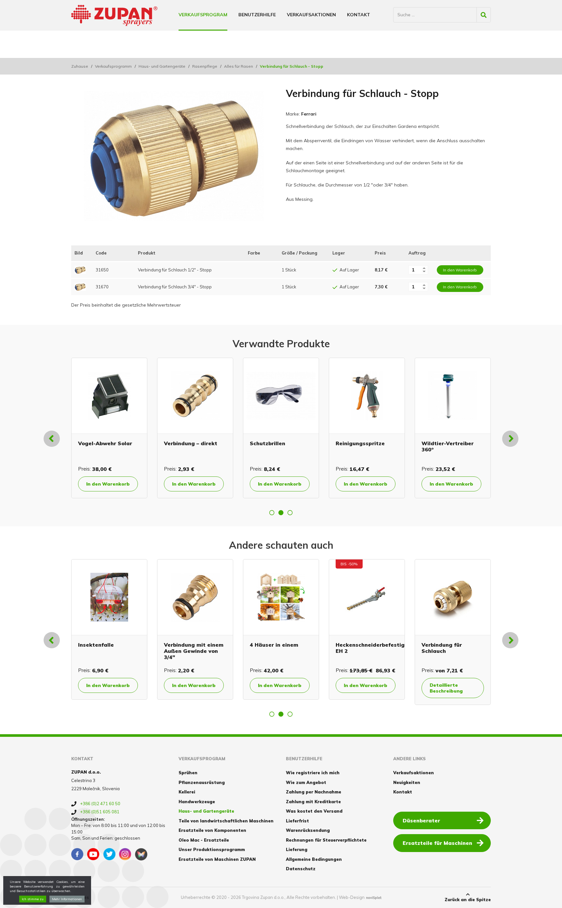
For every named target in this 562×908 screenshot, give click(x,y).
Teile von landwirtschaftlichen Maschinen (226, 820)
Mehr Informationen (67, 899)
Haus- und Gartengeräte (162, 66)
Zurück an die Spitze (468, 899)
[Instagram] (125, 854)
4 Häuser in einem (274, 644)
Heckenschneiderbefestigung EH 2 (375, 647)
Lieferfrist (297, 820)
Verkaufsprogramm (113, 66)
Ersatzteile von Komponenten (212, 830)
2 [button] (281, 512)
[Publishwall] (141, 854)
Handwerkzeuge (197, 801)
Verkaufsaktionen (311, 15)
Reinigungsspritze (171, 443)
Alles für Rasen (238, 66)
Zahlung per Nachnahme (313, 791)
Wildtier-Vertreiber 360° (259, 446)
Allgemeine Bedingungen (314, 859)
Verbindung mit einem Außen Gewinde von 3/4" (193, 650)
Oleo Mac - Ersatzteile (204, 840)
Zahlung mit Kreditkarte (313, 801)
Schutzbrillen (79, 443)
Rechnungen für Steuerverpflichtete (326, 840)
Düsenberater (421, 820)
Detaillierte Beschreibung (343, 486)
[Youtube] (93, 854)
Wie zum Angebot (306, 782)
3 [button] (290, 512)
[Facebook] (77, 854)
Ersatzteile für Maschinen (437, 843)
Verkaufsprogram (203, 15)
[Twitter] (109, 854)
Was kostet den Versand (314, 811)
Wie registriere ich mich (313, 772)
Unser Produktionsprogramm (212, 849)
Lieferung (296, 849)
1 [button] (271, 512)
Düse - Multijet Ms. (430, 443)
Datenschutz (300, 868)
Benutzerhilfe (257, 15)
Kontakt (358, 15)
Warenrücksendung (308, 830)
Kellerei (187, 791)
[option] (93, 428)
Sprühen (188, 772)
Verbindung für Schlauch (339, 446)
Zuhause (79, 66)
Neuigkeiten (406, 782)
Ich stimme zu (33, 899)
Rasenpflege (204, 66)
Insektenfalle (96, 644)
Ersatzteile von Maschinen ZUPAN (217, 859)
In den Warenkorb (91, 484)
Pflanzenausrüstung (202, 782)
